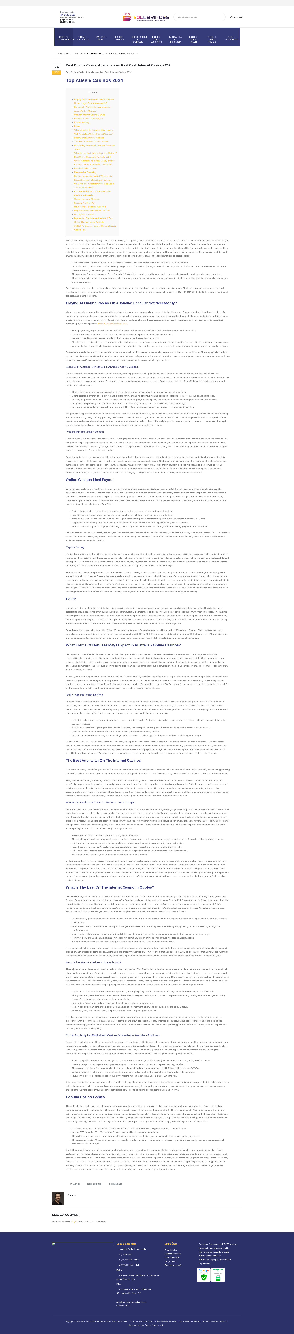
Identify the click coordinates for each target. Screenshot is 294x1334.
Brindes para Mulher (212, 39)
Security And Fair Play (85, 203)
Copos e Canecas (119, 38)
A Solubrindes (171, 1250)
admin (76, 1184)
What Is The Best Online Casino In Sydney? (95, 153)
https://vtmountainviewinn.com (112, 323)
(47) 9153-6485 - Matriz (128, 1260)
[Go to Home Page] (53, 54)
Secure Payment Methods (86, 199)
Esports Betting (81, 122)
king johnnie (94, 1184)
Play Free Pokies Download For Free (92, 210)
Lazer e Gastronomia (231, 38)
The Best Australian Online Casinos (91, 141)
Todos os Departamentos (65, 38)
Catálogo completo (173, 1254)
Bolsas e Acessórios (83, 38)
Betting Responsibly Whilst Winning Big (93, 176)
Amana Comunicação (154, 1325)
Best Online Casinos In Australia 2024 (92, 157)
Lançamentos (171, 1261)
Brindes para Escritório (156, 39)
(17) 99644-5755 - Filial (128, 1265)
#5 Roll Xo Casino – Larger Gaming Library (95, 226)
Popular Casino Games (85, 168)
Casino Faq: (80, 229)
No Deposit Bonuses (84, 214)
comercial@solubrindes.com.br (132, 1249)
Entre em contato (172, 1257)
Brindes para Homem (193, 39)
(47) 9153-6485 (67, 20)
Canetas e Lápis (101, 38)
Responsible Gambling (85, 172)
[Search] (222, 17)
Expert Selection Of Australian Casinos (92, 180)
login (74, 1221)
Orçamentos (235, 17)
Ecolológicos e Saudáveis (139, 39)
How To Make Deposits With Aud (90, 206)
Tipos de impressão (173, 1265)
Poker (77, 126)
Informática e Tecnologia (175, 39)
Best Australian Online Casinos (89, 137)
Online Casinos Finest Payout (88, 118)
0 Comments (116, 1184)
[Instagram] (239, 3)
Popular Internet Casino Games (89, 114)
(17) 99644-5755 (67, 22)
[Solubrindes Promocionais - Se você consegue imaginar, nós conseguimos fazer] (146, 17)
